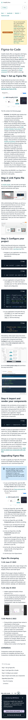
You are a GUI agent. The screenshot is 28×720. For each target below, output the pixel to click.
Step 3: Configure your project (10, 673)
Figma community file (19, 489)
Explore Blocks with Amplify (13, 711)
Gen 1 (2, 13)
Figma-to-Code (5, 15)
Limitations (6, 648)
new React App (17, 249)
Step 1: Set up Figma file (13, 76)
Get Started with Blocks (13, 715)
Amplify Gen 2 (17, 33)
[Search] (24, 7)
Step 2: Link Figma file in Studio (10, 670)
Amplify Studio (6, 184)
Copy (24, 262)
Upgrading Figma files (12, 455)
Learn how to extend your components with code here (13, 449)
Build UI (17, 13)
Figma (20, 57)
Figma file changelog (10, 558)
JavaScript (9, 13)
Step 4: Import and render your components (14, 399)
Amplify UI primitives (9, 141)
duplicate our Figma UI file (8, 89)
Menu (5, 7)
